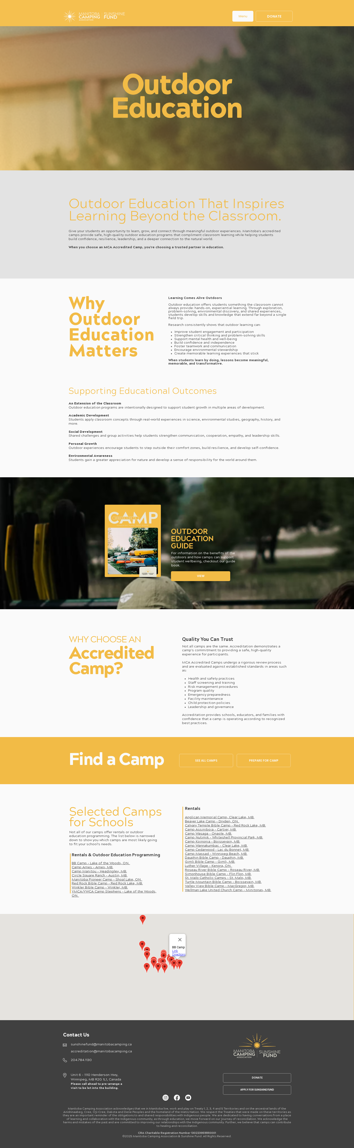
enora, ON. (223, 866)
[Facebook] (177, 1098)
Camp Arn (80, 867)
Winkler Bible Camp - (90, 888)
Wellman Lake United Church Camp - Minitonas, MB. (228, 890)
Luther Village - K (199, 866)
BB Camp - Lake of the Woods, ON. (101, 863)
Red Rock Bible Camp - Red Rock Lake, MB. (107, 884)
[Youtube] (188, 1098)
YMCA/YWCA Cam (87, 892)
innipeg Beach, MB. (231, 854)
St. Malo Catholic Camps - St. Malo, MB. (218, 878)
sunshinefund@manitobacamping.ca (101, 1045)
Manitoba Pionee (86, 880)
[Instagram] (166, 1098)
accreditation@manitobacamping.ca (101, 1052)
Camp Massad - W (200, 854)
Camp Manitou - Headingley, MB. (99, 872)
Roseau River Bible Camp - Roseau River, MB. (222, 870)
